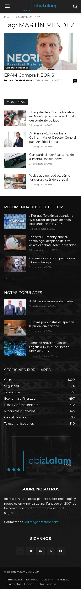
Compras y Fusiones (16, 67)
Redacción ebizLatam (18, 80)
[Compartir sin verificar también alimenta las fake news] (15, 160)
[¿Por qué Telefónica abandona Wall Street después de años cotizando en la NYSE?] (15, 221)
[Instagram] (30, 551)
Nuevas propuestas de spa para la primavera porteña (52, 324)
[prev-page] (6, 278)
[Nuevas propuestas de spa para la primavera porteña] (15, 328)
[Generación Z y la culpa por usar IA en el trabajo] (15, 264)
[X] (51, 551)
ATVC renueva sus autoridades (51, 301)
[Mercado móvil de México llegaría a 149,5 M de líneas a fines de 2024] (15, 348)
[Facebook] (20, 551)
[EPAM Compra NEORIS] (40, 51)
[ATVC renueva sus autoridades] (15, 307)
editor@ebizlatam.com (41, 522)
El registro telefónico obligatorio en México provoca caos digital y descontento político (52, 116)
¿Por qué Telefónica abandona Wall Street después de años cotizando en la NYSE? (51, 220)
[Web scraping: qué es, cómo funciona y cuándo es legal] (15, 181)
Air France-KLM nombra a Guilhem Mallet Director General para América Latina (52, 137)
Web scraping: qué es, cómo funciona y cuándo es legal (49, 178)
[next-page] (13, 278)
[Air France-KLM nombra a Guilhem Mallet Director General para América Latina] (15, 139)
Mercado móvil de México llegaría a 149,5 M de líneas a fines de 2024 (49, 347)
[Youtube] (61, 551)
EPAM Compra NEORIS (29, 75)
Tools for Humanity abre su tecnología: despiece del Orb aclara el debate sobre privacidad (52, 241)
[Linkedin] (40, 551)
